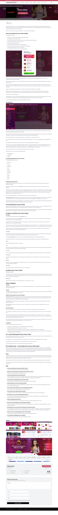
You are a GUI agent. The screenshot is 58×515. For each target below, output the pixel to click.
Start (18, 2)
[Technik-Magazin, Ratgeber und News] (11, 2)
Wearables (34, 2)
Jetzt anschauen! (23, 13)
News (45, 2)
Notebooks (26, 2)
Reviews (7, 0)
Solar (9, 0)
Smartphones (22, 2)
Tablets (31, 2)
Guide (42, 2)
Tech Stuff (38, 2)
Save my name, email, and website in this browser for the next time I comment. (19, 500)
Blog (10, 0)
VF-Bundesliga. (32, 280)
